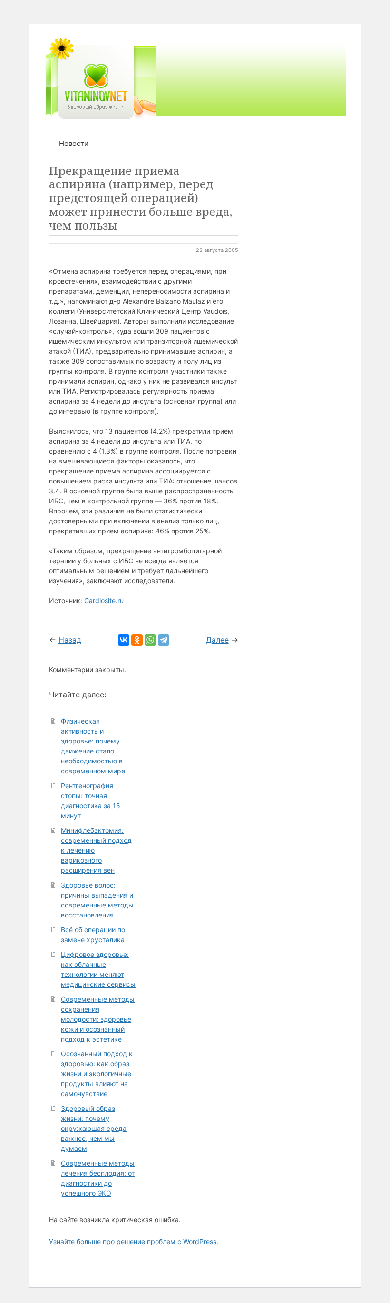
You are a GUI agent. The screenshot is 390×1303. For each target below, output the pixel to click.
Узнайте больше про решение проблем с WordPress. (133, 1241)
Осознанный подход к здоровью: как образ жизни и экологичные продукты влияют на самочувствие (97, 1074)
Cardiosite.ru (104, 601)
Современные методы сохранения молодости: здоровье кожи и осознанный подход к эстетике (98, 1019)
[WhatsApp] (150, 640)
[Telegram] (163, 640)
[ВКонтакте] (123, 640)
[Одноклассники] (137, 640)
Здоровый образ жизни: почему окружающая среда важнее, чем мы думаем (94, 1128)
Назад (69, 640)
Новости (73, 143)
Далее (217, 640)
